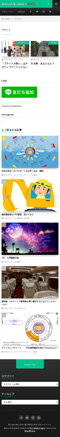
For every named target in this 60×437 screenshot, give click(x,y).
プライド (50, 59)
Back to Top (30, 364)
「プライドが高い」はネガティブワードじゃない (15, 65)
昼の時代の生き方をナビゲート (37, 424)
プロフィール (7, 12)
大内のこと (22, 43)
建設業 (20, 218)
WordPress (29, 431)
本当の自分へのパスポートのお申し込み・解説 (23, 171)
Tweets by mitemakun (11, 106)
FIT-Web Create (37, 428)
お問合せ (21, 12)
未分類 (54, 43)
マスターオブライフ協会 (27, 175)
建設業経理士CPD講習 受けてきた (18, 214)
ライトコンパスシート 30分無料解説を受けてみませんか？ (30, 348)
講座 (19, 262)
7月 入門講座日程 (10, 258)
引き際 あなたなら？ (43, 63)
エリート (20, 59)
